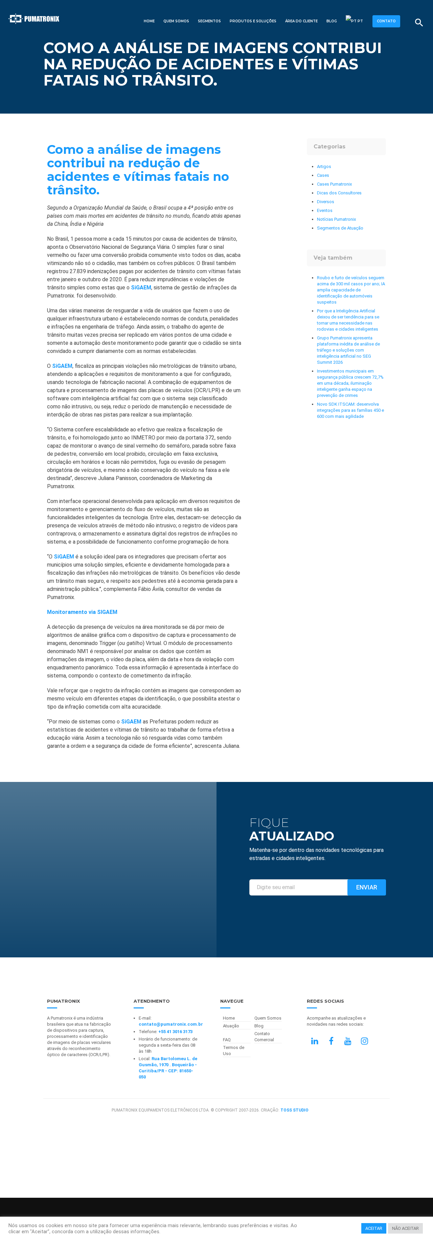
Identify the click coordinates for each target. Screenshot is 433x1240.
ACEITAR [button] (373, 1228)
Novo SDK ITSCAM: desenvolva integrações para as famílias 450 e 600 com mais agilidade (350, 410)
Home (149, 21)
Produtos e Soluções (253, 21)
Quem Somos (176, 21)
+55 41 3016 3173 (175, 1031)
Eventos (325, 210)
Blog (331, 21)
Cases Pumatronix (334, 184)
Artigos (324, 166)
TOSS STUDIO (294, 1110)
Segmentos (209, 21)
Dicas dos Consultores (339, 192)
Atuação (231, 1025)
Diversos (325, 201)
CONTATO (386, 21)
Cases (323, 175)
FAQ (227, 1039)
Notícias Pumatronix (336, 219)
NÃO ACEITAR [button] (405, 1228)
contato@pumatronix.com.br (171, 1024)
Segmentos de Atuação (340, 228)
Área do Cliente (301, 21)
